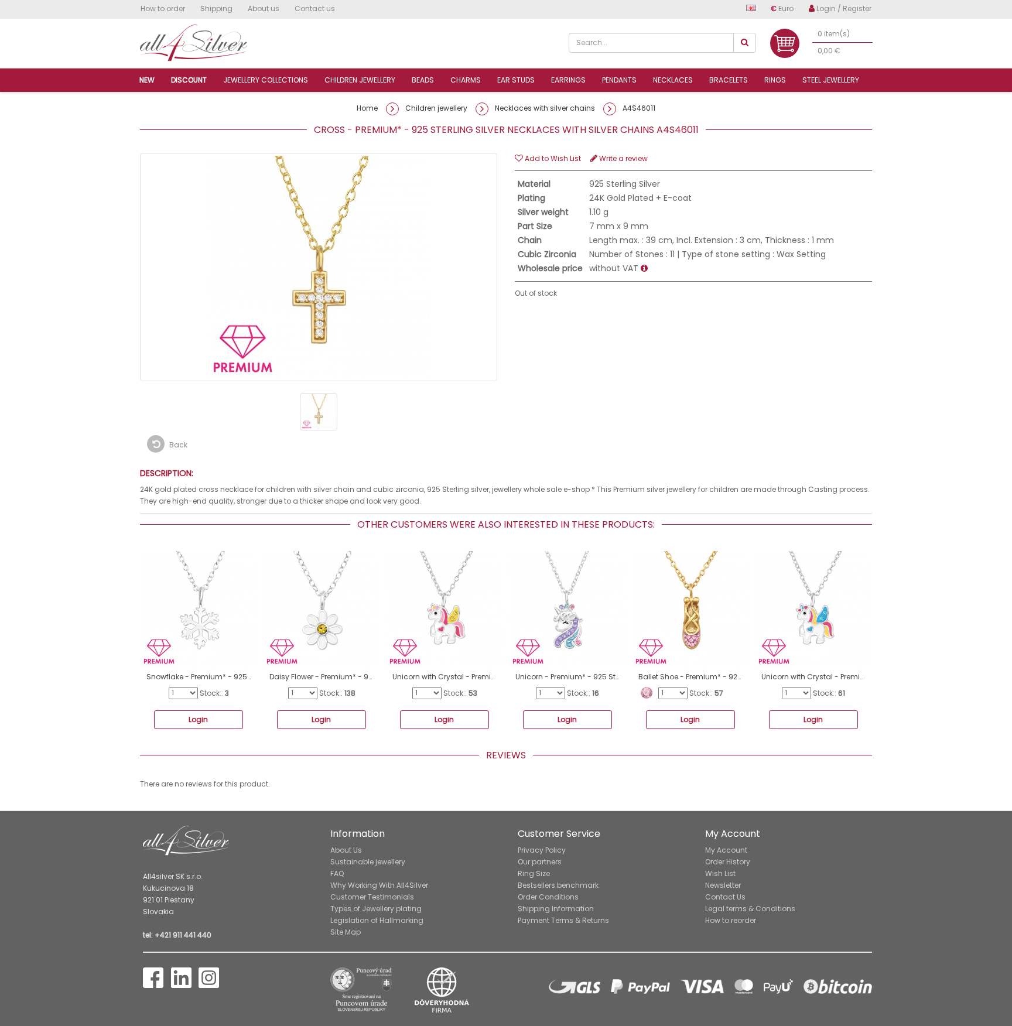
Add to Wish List (552, 158)
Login (198, 719)
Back (177, 445)
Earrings (568, 80)
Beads (423, 80)
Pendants (619, 80)
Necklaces (673, 80)
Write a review (622, 158)
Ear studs (516, 80)
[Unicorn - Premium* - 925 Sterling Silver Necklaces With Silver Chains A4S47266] (567, 609)
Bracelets (728, 80)
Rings (775, 80)
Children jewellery (359, 80)
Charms (465, 80)
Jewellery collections (265, 80)
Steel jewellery (830, 80)
